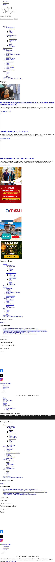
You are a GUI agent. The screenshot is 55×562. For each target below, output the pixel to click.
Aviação (7, 64)
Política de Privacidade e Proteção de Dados (13, 78)
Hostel (7, 63)
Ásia (10, 41)
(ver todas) (2, 322)
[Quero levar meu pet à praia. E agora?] (10, 128)
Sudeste (10, 32)
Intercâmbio (8, 53)
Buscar (15, 18)
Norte (10, 30)
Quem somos (6, 387)
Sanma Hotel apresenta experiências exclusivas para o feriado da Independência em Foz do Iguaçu (25, 331)
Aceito (51, 559)
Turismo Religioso (10, 59)
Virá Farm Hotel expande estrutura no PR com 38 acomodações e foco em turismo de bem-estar (24, 330)
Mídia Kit (5, 388)
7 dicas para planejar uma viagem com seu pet (17, 158)
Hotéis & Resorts (9, 62)
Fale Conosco (6, 3)
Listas (7, 74)
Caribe (10, 42)
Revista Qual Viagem (10, 408)
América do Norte (13, 39)
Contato (7, 410)
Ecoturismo (8, 57)
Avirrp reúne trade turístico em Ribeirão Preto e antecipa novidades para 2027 (20, 328)
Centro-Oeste (12, 28)
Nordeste (11, 31)
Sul (9, 34)
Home (4, 398)
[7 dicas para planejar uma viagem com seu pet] (10, 155)
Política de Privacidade (11, 561)
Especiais (5, 49)
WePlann (8, 68)
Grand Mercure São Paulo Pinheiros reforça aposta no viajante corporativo (19, 333)
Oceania (10, 45)
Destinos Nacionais (10, 27)
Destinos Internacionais (11, 35)
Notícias (7, 72)
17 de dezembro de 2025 (5, 111)
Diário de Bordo (9, 50)
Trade (7, 76)
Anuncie (5, 4)
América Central (12, 37)
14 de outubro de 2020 (5, 138)
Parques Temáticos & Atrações (13, 54)
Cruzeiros (8, 51)
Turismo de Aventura (10, 58)
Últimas (4, 71)
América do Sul (12, 40)
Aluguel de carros (10, 66)
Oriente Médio (12, 46)
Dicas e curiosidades (7, 48)
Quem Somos (6, 1)
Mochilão (8, 55)
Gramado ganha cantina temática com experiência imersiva (16, 332)
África (10, 36)
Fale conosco (6, 385)
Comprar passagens (10, 69)
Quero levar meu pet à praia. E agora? (14, 131)
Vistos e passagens (10, 67)
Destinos (5, 26)
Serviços (5, 60)
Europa (10, 44)
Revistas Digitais (6, 77)
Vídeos (7, 73)
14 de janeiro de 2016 (5, 165)
